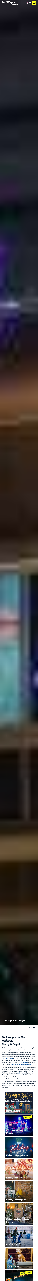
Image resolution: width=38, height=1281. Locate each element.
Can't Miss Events (7, 1058)
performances (21, 1073)
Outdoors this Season (15, 1244)
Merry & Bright (13, 1111)
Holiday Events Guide (15, 1177)
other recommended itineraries (21, 1064)
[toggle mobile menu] (34, 3)
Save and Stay (12, 1266)
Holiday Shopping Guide (16, 1199)
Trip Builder (24, 1062)
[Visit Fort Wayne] (10, 3)
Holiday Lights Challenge (17, 1155)
